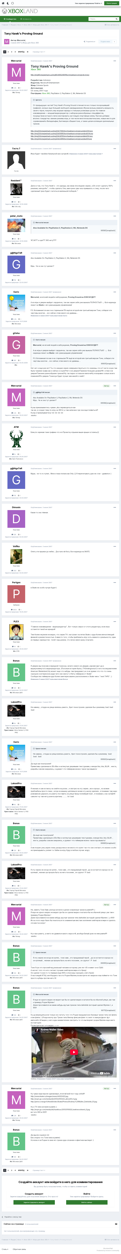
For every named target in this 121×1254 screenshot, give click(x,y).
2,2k (14, 319)
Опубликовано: (41, 61)
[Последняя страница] (28, 51)
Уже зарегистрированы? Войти (88, 3)
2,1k (14, 88)
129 (14, 688)
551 (14, 202)
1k (15, 454)
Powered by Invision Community (108, 1250)
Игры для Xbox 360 (31, 43)
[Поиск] (116, 19)
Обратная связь (19, 1249)
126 (14, 534)
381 (14, 360)
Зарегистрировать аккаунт (34, 1202)
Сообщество (11, 19)
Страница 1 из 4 (38, 52)
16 (15, 646)
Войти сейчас (87, 1202)
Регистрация (112, 3)
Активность (26, 19)
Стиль (4, 1249)
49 (14, 239)
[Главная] (3, 3)
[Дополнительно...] (114, 61)
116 (14, 280)
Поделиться (90, 41)
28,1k (15, 610)
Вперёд (21, 52)
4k (14, 723)
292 (14, 571)
